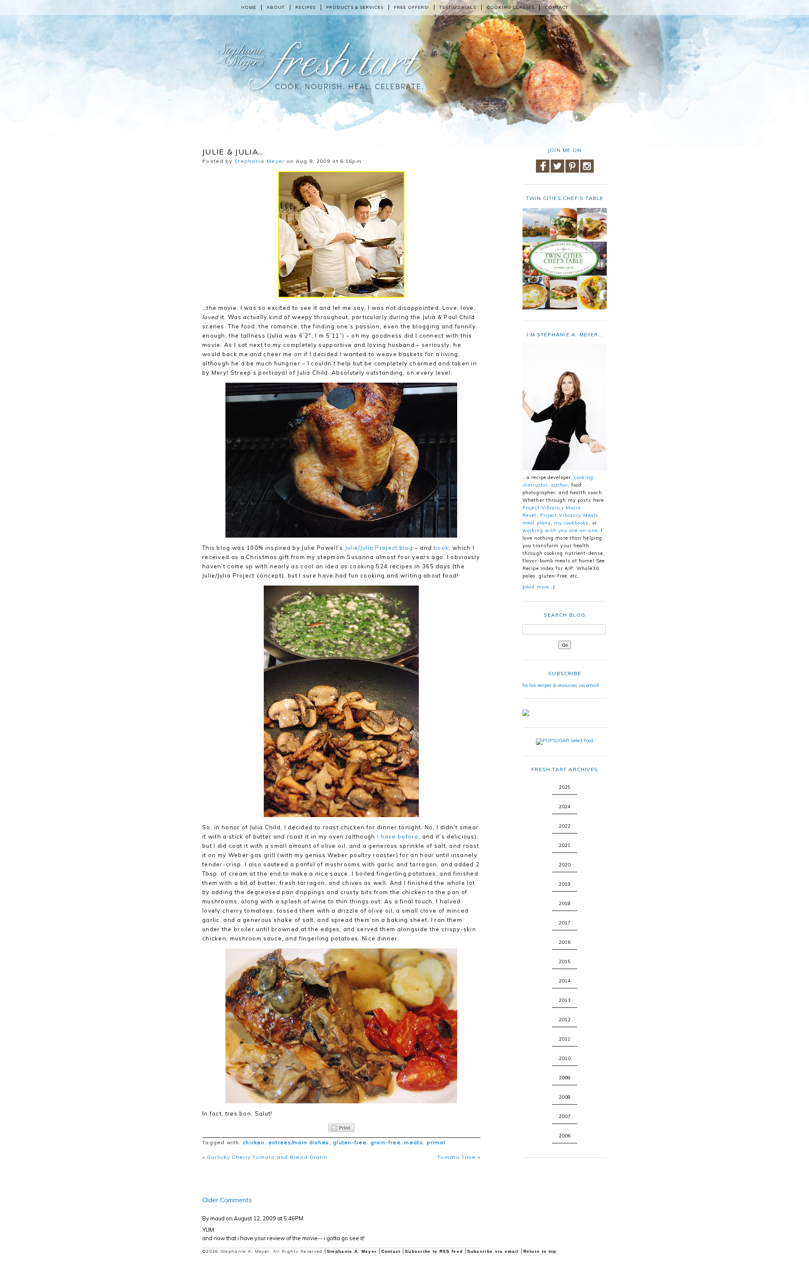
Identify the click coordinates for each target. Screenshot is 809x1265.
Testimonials (457, 7)
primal (436, 1142)
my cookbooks (571, 523)
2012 (565, 1020)
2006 (565, 1136)
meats (413, 1142)
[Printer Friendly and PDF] (341, 1128)
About (276, 7)
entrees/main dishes (298, 1142)
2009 (565, 1078)
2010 (565, 1058)
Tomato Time (456, 1157)
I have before (397, 836)
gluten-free (350, 1142)
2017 (565, 923)
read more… (538, 587)
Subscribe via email (493, 1251)
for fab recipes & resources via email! (560, 685)
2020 (565, 865)
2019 (565, 884)
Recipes (305, 7)
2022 (565, 826)
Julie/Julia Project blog (379, 547)
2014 (565, 981)
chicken (254, 1142)
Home (248, 7)
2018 (565, 903)
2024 (565, 807)
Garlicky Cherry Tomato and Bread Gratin (267, 1157)
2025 (565, 787)
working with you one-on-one (559, 530)
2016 (565, 942)
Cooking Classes (510, 7)
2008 (565, 1097)
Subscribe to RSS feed (434, 1251)
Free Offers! (411, 7)
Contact (556, 7)
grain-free (385, 1142)
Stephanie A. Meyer (352, 1251)
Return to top (540, 1251)
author (559, 485)
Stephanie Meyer (259, 161)
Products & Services (354, 7)
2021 (565, 845)
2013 (565, 1000)
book (441, 547)
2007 (565, 1116)
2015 (565, 961)
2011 (565, 1039)
